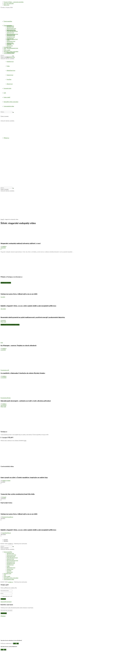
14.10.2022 (3, 405)
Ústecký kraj (10, 42)
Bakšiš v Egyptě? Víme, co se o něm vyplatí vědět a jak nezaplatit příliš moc (28, 306)
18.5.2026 (3, 308)
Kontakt (6, 539)
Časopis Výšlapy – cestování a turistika (13, 2)
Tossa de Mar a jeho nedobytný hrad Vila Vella (17, 494)
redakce (4, 246)
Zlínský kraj (10, 45)
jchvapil (4, 497)
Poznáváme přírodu (6, 397)
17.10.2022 (3, 377)
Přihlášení (3, 616)
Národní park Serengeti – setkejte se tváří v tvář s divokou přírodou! (26, 401)
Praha (8, 40)
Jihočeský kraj (10, 27)
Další (4, 321)
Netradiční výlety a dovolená (11, 51)
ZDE (25, 440)
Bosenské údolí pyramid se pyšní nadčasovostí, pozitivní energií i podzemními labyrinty (33, 317)
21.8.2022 (3, 320)
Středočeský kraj (11, 41)
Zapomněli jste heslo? (6, 601)
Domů (2, 219)
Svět (5, 48)
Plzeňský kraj (10, 38)
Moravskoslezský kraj (12, 48)
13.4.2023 (3, 498)
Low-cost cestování (9, 3)
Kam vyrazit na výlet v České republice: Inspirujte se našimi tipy (24, 477)
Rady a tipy (6, 5)
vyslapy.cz (10, 543)
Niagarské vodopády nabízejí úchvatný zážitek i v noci (21, 243)
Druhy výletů (7, 50)
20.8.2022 (3, 247)
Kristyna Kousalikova (7, 517)
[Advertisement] (64, 207)
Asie (2, 342)
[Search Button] (13, 546)
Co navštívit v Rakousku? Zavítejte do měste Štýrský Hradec (23, 373)
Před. (2, 321)
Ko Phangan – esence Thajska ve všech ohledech (18, 345)
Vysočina (9, 44)
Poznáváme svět (5, 370)
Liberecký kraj (10, 32)
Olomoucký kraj (11, 35)
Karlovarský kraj (11, 30)
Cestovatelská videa (9, 53)
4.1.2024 (3, 482)
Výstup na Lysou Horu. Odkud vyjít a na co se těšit (19, 294)
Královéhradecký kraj (12, 39)
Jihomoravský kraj (11, 28)
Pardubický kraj (11, 57)
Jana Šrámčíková (6, 533)
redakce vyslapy (6, 480)
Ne (17, 643)
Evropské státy (7, 47)
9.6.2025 (3, 297)
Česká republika (8, 21)
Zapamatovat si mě (7, 596)
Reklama (6, 541)
